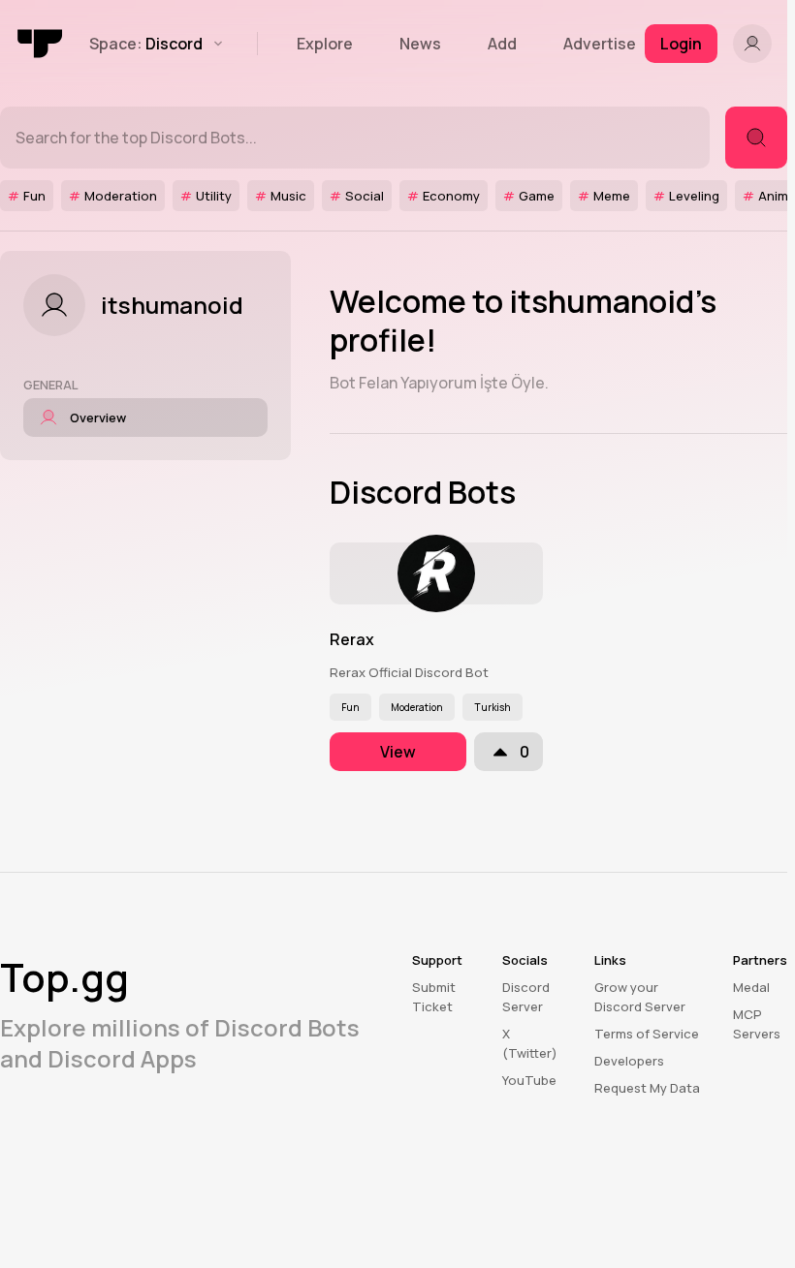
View (398, 751)
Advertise (599, 43)
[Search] (756, 138)
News (420, 43)
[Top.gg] (41, 43)
